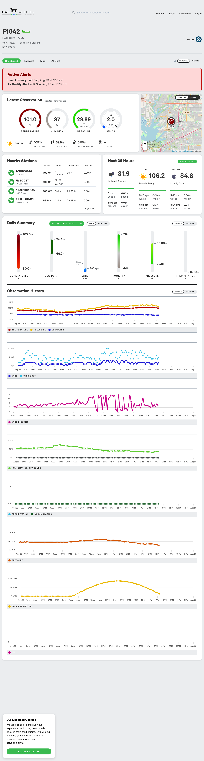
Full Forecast (187, 161)
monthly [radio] (102, 224)
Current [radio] (181, 97)
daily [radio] (91, 224)
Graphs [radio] (178, 292)
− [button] (145, 148)
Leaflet (174, 151)
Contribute (185, 13)
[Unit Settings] (174, 60)
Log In (198, 13)
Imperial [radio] (183, 61)
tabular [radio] (190, 223)
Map (42, 61)
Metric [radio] (195, 61)
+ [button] (145, 143)
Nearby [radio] (194, 97)
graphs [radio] (178, 223)
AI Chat (55, 61)
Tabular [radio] (190, 292)
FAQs (172, 13)
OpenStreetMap (186, 151)
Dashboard (11, 61)
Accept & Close (29, 751)
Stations (160, 13)
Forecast (29, 61)
